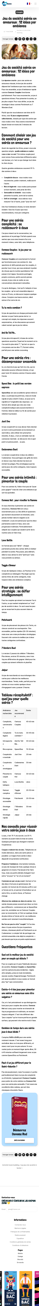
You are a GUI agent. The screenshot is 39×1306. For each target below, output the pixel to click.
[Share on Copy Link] (34, 38)
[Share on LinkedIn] (19, 38)
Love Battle (7, 540)
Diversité (20, 1259)
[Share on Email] (31, 38)
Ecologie (20, 1256)
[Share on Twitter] (16, 38)
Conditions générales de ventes (20, 1242)
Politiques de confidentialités (20, 1232)
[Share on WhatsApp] (27, 38)
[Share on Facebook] (23, 38)
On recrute (20, 1262)
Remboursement (20, 1235)
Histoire (20, 1253)
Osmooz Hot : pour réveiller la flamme (19, 500)
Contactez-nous (20, 1225)
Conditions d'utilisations (20, 1245)
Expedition (20, 1238)
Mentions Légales (20, 1228)
